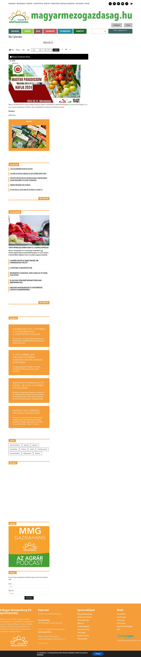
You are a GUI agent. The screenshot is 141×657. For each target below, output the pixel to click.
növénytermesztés (42, 449)
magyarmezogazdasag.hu (81, 15)
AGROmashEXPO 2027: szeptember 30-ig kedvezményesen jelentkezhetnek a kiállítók (29, 332)
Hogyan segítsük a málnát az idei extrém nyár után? (28, 174)
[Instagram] (114, 3)
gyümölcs (34, 445)
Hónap (18, 50)
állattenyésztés (27, 453)
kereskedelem (13, 449)
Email (10, 584)
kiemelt (32, 449)
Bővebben (13, 115)
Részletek (40, 655)
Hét (23, 50)
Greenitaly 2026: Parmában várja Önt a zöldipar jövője (26, 412)
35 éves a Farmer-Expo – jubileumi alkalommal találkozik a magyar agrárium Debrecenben (28, 358)
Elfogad (98, 654)
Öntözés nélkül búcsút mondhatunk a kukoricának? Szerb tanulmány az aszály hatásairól (28, 179)
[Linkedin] (118, 3)
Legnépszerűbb (15, 212)
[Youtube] (122, 3)
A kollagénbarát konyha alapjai (21, 169)
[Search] (105, 31)
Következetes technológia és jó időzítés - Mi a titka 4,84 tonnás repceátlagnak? (28, 385)
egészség (26, 445)
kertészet (23, 449)
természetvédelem (15, 453)
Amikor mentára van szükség (20, 185)
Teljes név (11, 590)
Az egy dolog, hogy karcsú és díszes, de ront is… (27, 190)
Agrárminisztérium (15, 445)
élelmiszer (37, 453)
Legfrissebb (14, 165)
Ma (66, 49)
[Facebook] (110, 3)
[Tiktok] (126, 3)
